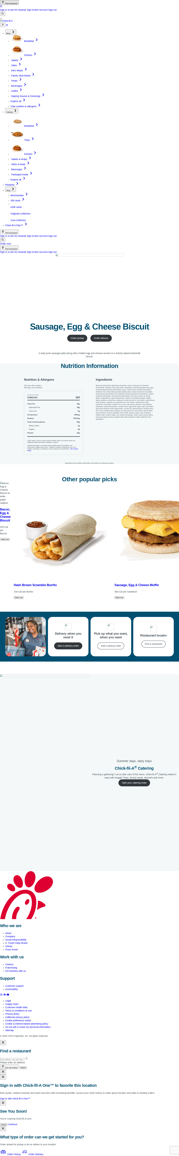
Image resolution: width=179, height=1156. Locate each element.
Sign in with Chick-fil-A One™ (15, 1098)
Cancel (3, 1125)
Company (10, 936)
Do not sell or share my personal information (27, 1027)
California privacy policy (17, 1017)
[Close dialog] (3, 1042)
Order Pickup (14, 1154)
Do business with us (15, 971)
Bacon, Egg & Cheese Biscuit (5, 515)
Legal (8, 1000)
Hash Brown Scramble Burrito (35, 585)
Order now (5, 243)
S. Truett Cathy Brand (16, 943)
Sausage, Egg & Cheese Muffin (136, 585)
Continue (12, 1124)
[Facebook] (5, 995)
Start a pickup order (111, 646)
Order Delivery (35, 1154)
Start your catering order (134, 782)
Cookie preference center (18, 1020)
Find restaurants (11, 3)
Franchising (11, 967)
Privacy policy (12, 1014)
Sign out (52, 10)
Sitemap (9, 1030)
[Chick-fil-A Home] (6, 21)
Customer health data (16, 1007)
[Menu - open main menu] (1, 18)
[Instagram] (1, 995)
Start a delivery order (68, 646)
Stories (8, 946)
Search (23, 1068)
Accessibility (11, 989)
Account (43, 10)
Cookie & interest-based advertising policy (26, 1023)
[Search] (2, 14)
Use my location (11, 1068)
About (8, 933)
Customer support (14, 986)
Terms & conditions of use (18, 1010)
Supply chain (11, 1004)
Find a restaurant (153, 644)
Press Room (11, 949)
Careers (9, 964)
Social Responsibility (15, 939)
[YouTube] (8, 995)
